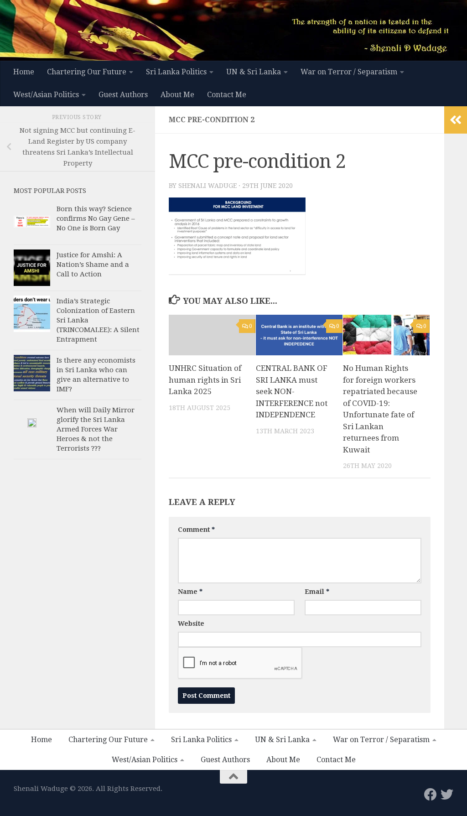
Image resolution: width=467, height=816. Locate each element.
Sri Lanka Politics (176, 72)
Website (191, 623)
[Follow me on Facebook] (430, 794)
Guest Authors (123, 94)
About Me (177, 94)
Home (23, 72)
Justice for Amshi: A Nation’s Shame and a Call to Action (93, 264)
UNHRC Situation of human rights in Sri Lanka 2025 (205, 380)
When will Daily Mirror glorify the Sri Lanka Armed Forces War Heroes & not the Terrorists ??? (96, 429)
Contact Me (226, 94)
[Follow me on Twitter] (447, 794)
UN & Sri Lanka (253, 72)
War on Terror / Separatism (349, 72)
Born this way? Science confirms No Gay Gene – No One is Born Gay (96, 218)
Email (317, 591)
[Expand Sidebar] (455, 120)
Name (190, 591)
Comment (196, 529)
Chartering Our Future (86, 72)
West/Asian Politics (46, 94)
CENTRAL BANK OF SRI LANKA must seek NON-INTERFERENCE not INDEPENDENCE (291, 391)
